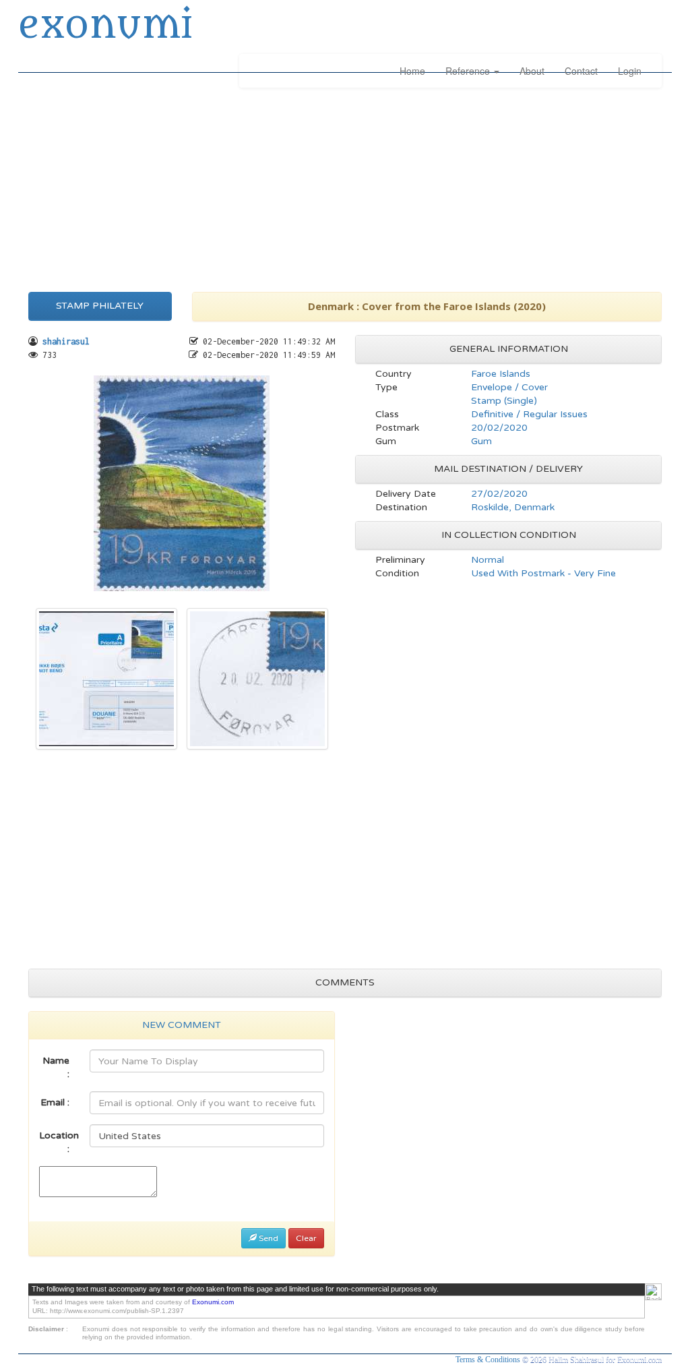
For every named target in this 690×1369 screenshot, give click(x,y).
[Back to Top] (653, 1291)
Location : (59, 1142)
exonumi (105, 26)
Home (412, 71)
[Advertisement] (345, 187)
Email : (54, 1102)
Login (629, 71)
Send (267, 1238)
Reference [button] (469, 71)
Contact (581, 71)
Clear (306, 1238)
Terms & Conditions (489, 1359)
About (532, 71)
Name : (55, 1067)
